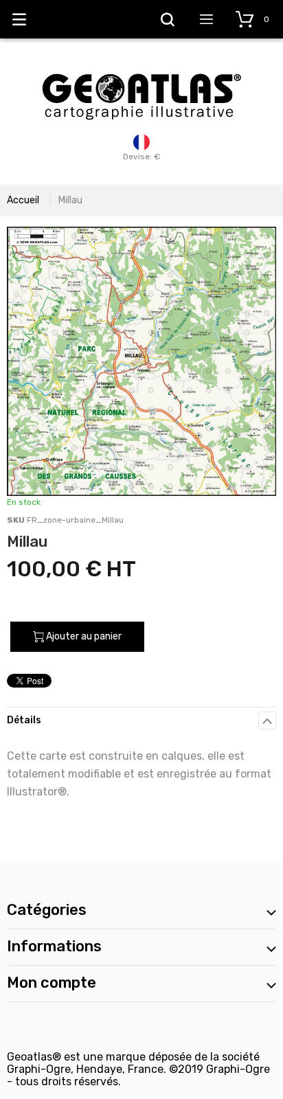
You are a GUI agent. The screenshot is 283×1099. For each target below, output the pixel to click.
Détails (24, 720)
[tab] (141, 720)
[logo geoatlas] (141, 66)
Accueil (23, 200)
